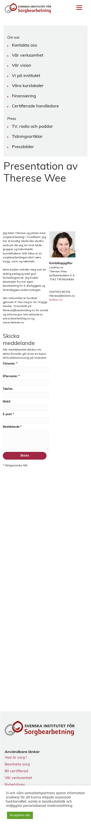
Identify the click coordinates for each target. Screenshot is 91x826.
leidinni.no (55, 300)
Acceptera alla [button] (20, 815)
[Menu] (79, 7)
